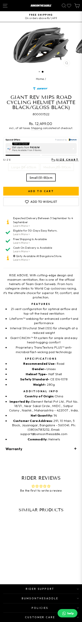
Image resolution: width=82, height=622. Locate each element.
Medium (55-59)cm (57, 167)
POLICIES (40, 607)
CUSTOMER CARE (40, 617)
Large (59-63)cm (23, 167)
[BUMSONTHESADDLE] (41, 6)
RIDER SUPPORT (40, 588)
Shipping (36, 128)
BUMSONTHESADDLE (40, 598)
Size (41, 159)
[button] (41, 448)
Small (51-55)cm (41, 178)
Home (40, 79)
